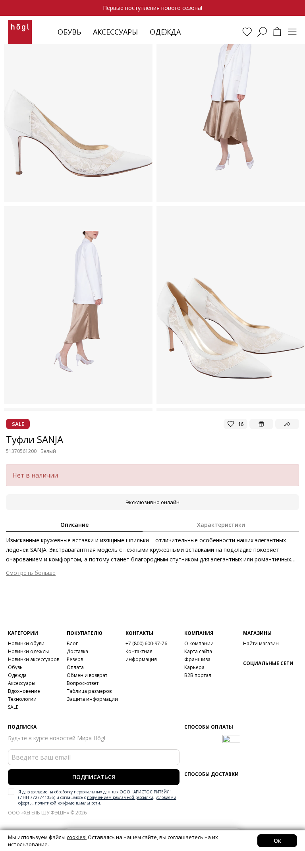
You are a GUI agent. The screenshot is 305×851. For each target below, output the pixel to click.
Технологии (22, 699)
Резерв (75, 659)
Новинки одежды (28, 651)
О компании (199, 643)
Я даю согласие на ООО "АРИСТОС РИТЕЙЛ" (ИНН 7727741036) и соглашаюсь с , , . (97, 797)
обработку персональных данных (86, 792)
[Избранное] (247, 32)
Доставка (77, 651)
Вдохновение (24, 691)
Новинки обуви (26, 643)
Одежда (165, 32)
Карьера (194, 667)
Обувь (69, 32)
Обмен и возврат (87, 675)
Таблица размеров (89, 691)
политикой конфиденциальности (67, 803)
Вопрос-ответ (82, 683)
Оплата (75, 667)
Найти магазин (261, 643)
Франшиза (197, 659)
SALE (13, 707)
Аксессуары (115, 32)
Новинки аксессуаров (33, 659)
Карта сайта (198, 651)
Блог (72, 643)
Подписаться (93, 777)
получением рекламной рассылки (120, 797)
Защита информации (92, 699)
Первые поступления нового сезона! (152, 8)
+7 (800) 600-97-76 (146, 643)
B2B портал (197, 675)
